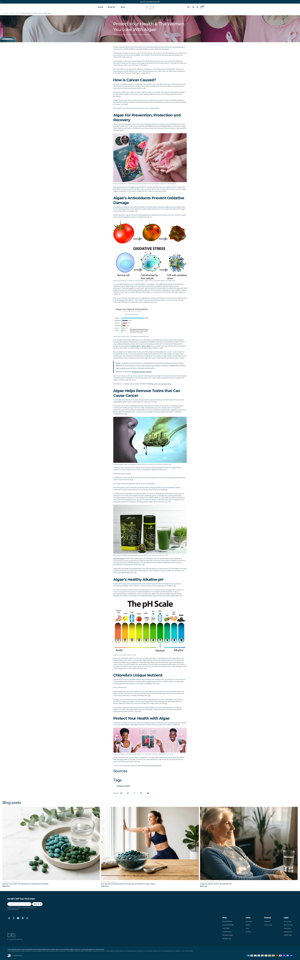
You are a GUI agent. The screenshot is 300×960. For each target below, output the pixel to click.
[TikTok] (27, 918)
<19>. (182, 681)
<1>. (131, 57)
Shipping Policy (288, 931)
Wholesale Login (226, 938)
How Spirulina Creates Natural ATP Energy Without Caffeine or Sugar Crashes (128, 884)
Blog (17, 13)
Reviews (248, 925)
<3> (145, 88)
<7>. (119, 294)
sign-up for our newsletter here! (161, 384)
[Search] (193, 7)
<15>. (135, 572)
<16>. (174, 585)
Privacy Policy (287, 921)
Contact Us (267, 921)
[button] (1, 2)
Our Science (249, 921)
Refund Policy (287, 928)
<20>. (149, 695)
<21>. (166, 703)
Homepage (5, 13)
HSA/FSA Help (288, 935)
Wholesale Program (227, 935)
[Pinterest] (13, 918)
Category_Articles (123, 786)
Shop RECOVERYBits (228, 925)
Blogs (12, 13)
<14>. (143, 564)
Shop (224, 918)
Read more (6, 886)
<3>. (120, 96)
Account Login (268, 925)
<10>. (125, 414)
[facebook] (22, 918)
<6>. (133, 286)
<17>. (135, 594)
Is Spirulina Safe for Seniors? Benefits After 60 (216, 884)
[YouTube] (18, 918)
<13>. (137, 499)
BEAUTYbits (145, 346)
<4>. (136, 211)
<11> (132, 479)
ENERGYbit (134, 346)
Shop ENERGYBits (227, 921)
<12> (166, 489)
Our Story (248, 931)
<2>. (175, 63)
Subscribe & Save (226, 931)
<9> (161, 400)
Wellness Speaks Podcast (142, 372)
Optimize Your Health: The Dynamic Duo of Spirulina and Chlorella (25, 884)
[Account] (197, 7)
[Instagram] (9, 918)
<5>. (130, 217)
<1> (181, 61)
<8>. (182, 300)
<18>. (145, 668)
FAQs (247, 928)
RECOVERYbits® (118, 558)
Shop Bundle (225, 928)
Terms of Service (288, 925)
